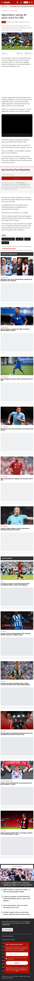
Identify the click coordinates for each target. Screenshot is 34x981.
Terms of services (20, 182)
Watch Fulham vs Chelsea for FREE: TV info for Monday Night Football (16, 890)
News (3, 22)
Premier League (13, 10)
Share (5, 53)
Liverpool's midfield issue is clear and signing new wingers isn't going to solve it (17, 884)
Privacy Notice (22, 184)
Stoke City (5, 243)
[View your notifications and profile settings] (17, 2)
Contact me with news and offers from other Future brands (17, 958)
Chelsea (27, 239)
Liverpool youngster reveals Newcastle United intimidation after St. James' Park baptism (17, 898)
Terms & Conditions (15, 970)
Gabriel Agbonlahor (8, 239)
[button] (2, 2)
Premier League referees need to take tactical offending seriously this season (16, 913)
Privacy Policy (22, 968)
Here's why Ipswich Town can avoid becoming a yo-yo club (15, 906)
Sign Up (17, 963)
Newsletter (29, 53)
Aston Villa (19, 239)
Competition (5, 10)
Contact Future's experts (8, 939)
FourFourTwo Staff (13, 22)
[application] (17, 124)
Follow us (21, 53)
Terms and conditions (7, 936)
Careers (4, 953)
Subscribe (26, 2)
